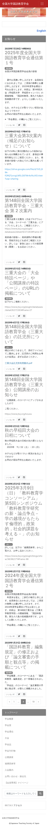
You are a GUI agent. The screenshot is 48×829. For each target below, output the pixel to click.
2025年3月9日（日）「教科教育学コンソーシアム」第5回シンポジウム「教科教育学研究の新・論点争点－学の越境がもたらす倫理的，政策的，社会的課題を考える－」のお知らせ (24, 513)
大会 (7, 738)
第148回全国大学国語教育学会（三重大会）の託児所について (24, 334)
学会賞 (8, 725)
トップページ (11, 712)
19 (33, 701)
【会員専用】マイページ (16, 782)
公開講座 (9, 757)
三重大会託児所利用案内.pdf (18, 363)
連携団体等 (10, 763)
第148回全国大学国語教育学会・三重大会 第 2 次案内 (24, 205)
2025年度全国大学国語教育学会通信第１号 (24, 57)
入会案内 (9, 770)
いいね (10, 125)
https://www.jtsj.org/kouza (18, 414)
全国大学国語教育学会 (15, 3)
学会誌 (8, 744)
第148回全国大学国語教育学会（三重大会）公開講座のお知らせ (24, 387)
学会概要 (9, 718)
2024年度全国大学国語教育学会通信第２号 (24, 580)
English (41, 30)
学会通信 (9, 731)
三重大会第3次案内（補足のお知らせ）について (23, 140)
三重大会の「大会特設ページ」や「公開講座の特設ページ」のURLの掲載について (22, 283)
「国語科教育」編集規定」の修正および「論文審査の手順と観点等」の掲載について (24, 657)
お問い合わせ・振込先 (15, 776)
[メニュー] (42, 3)
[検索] (40, 793)
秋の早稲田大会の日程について (22, 433)
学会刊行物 (10, 750)
